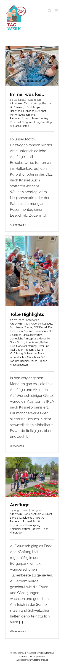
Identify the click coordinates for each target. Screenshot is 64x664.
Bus (19, 517)
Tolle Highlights (27, 314)
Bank (13, 517)
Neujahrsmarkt (26, 114)
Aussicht (47, 514)
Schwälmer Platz (34, 353)
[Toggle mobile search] (49, 11)
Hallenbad (16, 111)
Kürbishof (40, 111)
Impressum (39, 656)
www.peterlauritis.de (38, 660)
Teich (45, 528)
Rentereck (16, 521)
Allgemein (16, 103)
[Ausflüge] (32, 477)
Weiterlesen (17, 224)
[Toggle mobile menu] (57, 11)
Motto (13, 114)
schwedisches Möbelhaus (25, 357)
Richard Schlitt (31, 521)
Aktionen (36, 323)
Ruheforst (15, 122)
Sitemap (48, 653)
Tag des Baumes (20, 361)
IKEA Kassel (32, 342)
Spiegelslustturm (20, 528)
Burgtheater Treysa (21, 327)
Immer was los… (27, 94)
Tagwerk (36, 528)
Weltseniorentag (19, 125)
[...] (44, 215)
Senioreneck (17, 525)
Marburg (39, 517)
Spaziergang (32, 525)
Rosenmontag (40, 118)
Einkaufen (15, 334)
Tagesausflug (44, 122)
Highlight (28, 111)
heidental (27, 517)
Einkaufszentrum (32, 334)
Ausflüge (36, 103)
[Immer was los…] (32, 66)
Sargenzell (28, 122)
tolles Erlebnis (39, 361)
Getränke (44, 338)
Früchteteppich (33, 107)
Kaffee (44, 342)
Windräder (16, 532)
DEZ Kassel (16, 107)
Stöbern (45, 357)
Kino (12, 346)
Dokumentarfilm (44, 331)
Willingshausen (19, 364)
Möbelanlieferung (26, 346)
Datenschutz (25, 656)
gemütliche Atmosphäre (24, 338)
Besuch (46, 103)
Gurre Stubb (17, 342)
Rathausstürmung (20, 118)
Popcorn (29, 349)
